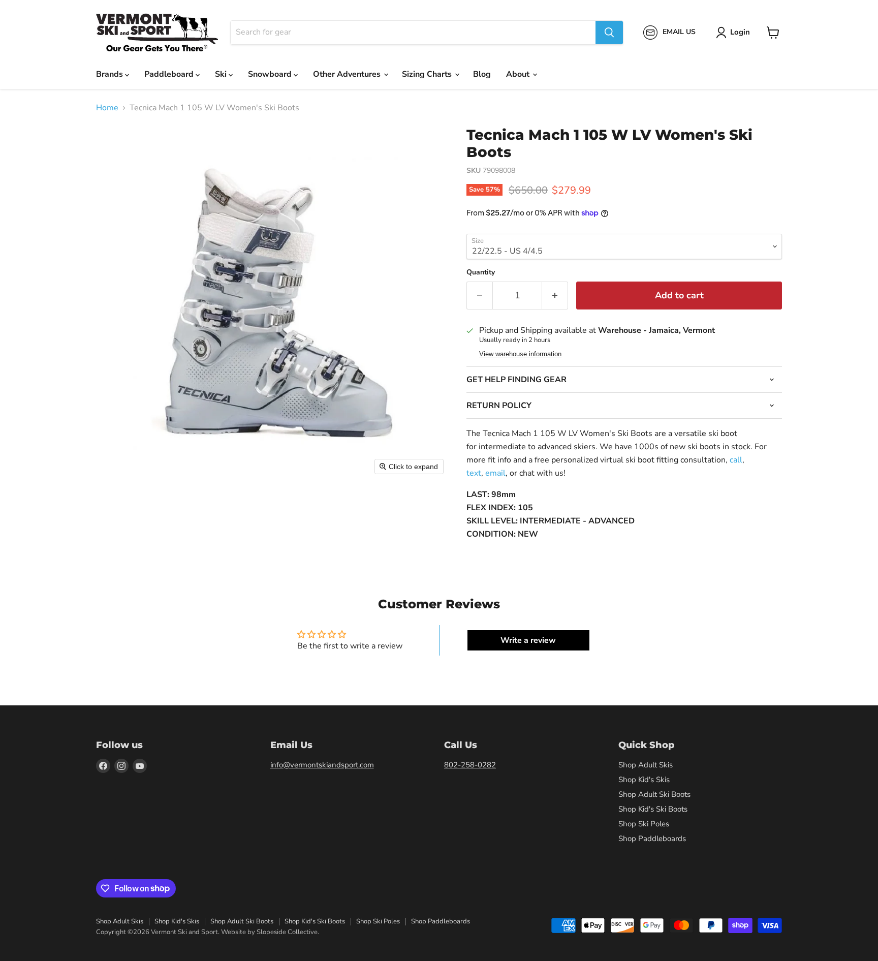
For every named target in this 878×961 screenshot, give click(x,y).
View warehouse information (520, 354)
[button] (735, 32)
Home (107, 107)
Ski (222, 74)
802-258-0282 (470, 765)
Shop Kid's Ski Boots (652, 809)
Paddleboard (170, 74)
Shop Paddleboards (652, 838)
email (495, 473)
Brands (110, 74)
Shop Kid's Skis (644, 779)
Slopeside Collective (287, 932)
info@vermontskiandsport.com (322, 765)
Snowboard (271, 74)
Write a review (528, 640)
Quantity (480, 272)
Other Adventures (348, 74)
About (518, 74)
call (736, 460)
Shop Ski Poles (643, 824)
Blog (482, 74)
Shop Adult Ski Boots (654, 794)
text (473, 473)
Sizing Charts (428, 74)
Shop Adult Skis (645, 765)
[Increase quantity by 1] (555, 295)
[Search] (609, 32)
